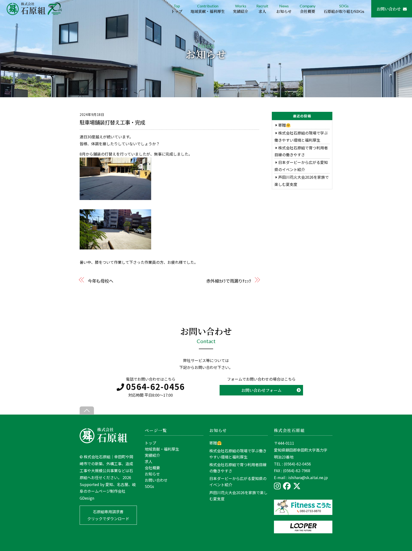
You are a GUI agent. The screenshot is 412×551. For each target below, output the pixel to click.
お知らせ (152, 474)
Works (240, 8)
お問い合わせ (388, 9)
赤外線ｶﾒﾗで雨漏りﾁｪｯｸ (228, 281)
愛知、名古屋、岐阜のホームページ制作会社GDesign (108, 491)
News (284, 8)
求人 (148, 461)
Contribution (208, 8)
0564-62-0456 (155, 386)
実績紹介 (152, 455)
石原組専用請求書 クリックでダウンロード (108, 515)
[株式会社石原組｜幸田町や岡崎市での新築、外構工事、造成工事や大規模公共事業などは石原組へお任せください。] (103, 441)
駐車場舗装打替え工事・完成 (112, 122)
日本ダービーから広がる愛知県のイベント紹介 (238, 481)
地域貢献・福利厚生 (162, 449)
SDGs (344, 8)
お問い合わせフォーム (261, 390)
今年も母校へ (100, 281)
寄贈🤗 (284, 125)
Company (307, 8)
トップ (150, 443)
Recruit (262, 8)
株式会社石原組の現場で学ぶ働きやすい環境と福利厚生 (238, 454)
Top (176, 8)
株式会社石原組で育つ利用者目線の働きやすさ (238, 468)
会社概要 (152, 467)
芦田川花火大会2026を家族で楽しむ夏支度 (238, 496)
